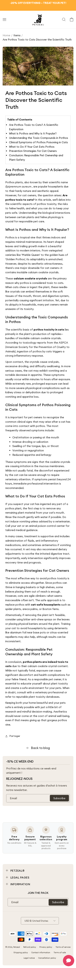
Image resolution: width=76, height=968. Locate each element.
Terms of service (63, 947)
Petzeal (16, 947)
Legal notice (29, 958)
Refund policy (29, 947)
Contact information (40, 952)
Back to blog (40, 748)
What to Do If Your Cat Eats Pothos (31, 146)
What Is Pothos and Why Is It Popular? (33, 133)
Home (6, 35)
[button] (4, 19)
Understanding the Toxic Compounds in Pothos (38, 138)
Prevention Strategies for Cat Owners (33, 151)
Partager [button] (14, 736)
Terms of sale (60, 952)
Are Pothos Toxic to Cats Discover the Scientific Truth (37, 39)
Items (17, 35)
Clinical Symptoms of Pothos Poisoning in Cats (38, 142)
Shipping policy (21, 952)
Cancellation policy (47, 958)
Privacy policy (45, 947)
